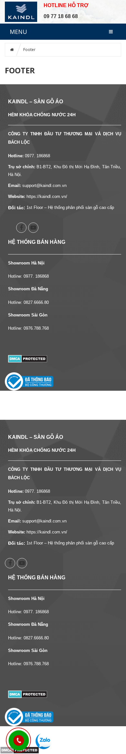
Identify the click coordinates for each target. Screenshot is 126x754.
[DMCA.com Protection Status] (27, 358)
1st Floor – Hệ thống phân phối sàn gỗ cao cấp (70, 207)
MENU (18, 32)
